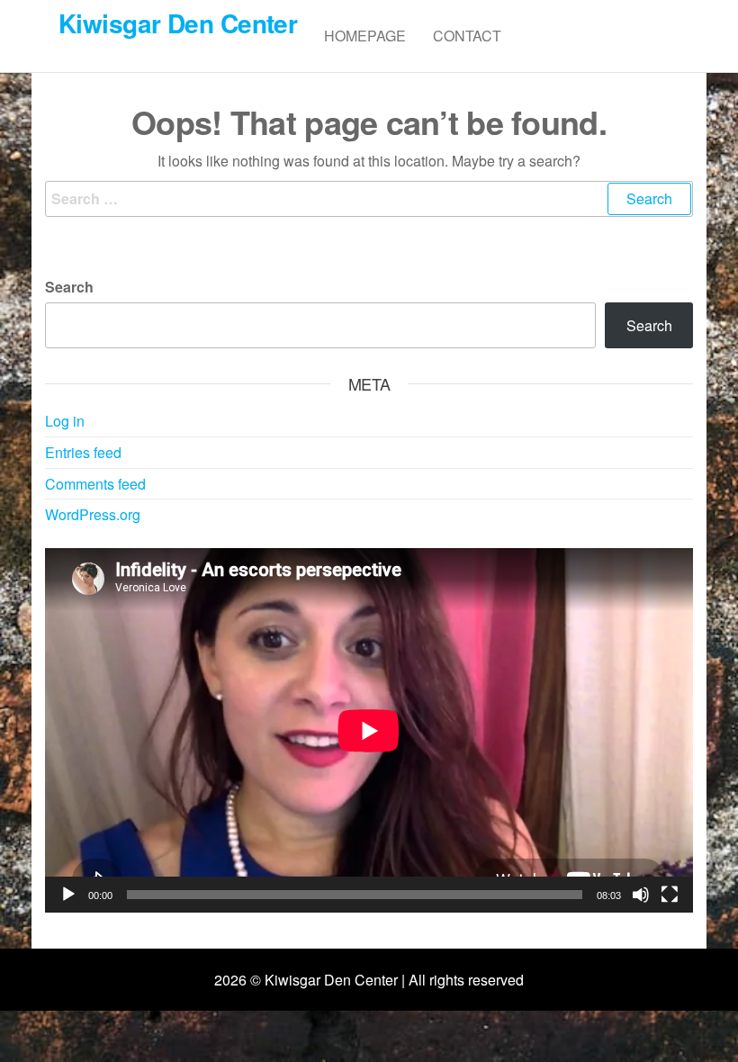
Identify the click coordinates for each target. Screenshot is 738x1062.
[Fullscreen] (670, 895)
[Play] (68, 895)
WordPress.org (92, 514)
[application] (369, 730)
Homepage (365, 35)
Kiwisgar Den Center (177, 22)
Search (69, 286)
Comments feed (95, 483)
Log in (65, 420)
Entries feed (83, 452)
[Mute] (641, 895)
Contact (467, 35)
